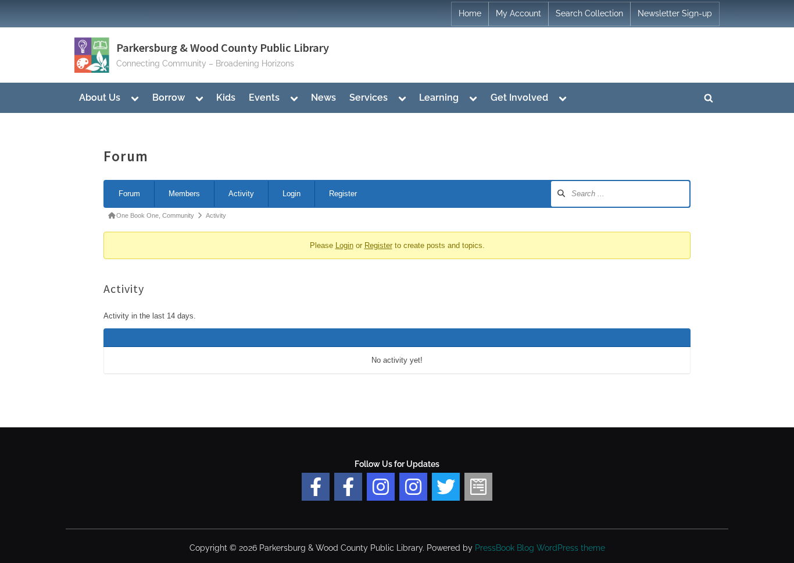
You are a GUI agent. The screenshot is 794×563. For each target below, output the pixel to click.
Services (368, 97)
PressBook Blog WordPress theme (540, 548)
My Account (518, 13)
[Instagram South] (413, 487)
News (323, 97)
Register (343, 193)
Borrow (168, 97)
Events (264, 97)
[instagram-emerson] (381, 487)
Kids (225, 97)
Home (470, 13)
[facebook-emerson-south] (316, 487)
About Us (99, 97)
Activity (241, 193)
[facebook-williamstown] (348, 487)
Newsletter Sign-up (675, 13)
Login (291, 193)
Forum (129, 193)
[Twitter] (446, 487)
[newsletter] (478, 487)
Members (184, 193)
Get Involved (519, 97)
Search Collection (589, 13)
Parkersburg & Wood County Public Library (222, 47)
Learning (439, 97)
